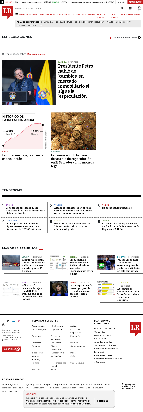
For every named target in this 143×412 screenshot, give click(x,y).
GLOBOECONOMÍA (63, 14)
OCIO (52, 14)
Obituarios (56, 356)
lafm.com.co (84, 388)
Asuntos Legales (39, 329)
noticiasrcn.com (69, 388)
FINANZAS (23, 14)
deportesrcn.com (10, 391)
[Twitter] (9, 321)
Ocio (72, 356)
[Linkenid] (14, 321)
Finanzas (36, 346)
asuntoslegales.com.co (12, 384)
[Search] (122, 8)
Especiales (56, 343)
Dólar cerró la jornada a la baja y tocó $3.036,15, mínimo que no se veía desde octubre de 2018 (32, 292)
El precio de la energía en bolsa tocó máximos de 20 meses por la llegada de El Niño (121, 226)
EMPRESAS (44, 14)
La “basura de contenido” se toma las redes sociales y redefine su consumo (128, 294)
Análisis (73, 326)
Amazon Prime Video (116, 22)
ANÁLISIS (91, 14)
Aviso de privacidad (103, 342)
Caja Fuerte (56, 329)
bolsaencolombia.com (104, 384)
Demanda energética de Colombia (89, 22)
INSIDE (137, 14)
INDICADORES (127, 14)
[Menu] (17, 14)
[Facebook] (4, 321)
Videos (54, 369)
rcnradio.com (53, 388)
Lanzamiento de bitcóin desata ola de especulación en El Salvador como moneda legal (72, 160)
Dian (129, 22)
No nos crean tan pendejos (117, 208)
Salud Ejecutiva (77, 363)
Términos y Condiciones (105, 345)
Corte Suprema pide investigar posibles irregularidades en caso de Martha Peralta (81, 291)
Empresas (36, 343)
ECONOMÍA (34, 14)
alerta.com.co (99, 388)
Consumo (36, 336)
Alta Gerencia (57, 326)
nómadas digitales (63, 22)
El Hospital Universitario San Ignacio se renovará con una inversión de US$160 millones (24, 226)
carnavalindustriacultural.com (15, 388)
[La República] (7, 16)
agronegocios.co (33, 384)
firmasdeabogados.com (81, 384)
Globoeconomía (77, 346)
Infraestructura (57, 353)
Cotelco (21, 26)
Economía (75, 336)
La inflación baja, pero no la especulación (22, 157)
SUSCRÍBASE (135, 2)
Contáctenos (100, 338)
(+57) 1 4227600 (9, 340)
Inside (73, 353)
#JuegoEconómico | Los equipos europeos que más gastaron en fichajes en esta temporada (128, 265)
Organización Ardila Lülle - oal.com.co (128, 386)
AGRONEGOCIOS (79, 14)
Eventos (74, 343)
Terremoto (32, 26)
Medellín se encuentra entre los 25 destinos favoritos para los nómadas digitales (72, 226)
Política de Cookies (80, 404)
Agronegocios (38, 326)
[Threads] (4, 325)
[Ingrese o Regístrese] (139, 8)
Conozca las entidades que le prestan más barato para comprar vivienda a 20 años (25, 211)
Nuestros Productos (103, 335)
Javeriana (48, 22)
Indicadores (37, 353)
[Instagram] (20, 321)
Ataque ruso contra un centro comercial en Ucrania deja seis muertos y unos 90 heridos (33, 265)
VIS (41, 26)
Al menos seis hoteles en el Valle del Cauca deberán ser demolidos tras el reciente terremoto (73, 211)
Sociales (36, 369)
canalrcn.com (37, 388)
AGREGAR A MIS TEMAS (125, 37)
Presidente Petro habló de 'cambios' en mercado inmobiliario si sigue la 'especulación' (75, 81)
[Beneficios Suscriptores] (130, 8)
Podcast (35, 363)
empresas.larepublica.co (55, 384)
